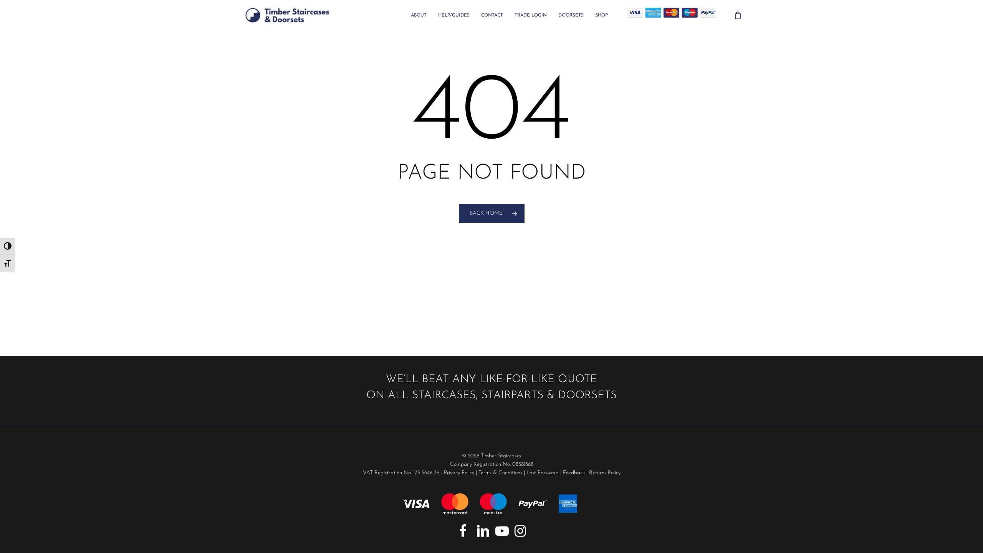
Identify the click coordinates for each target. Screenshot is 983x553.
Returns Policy (605, 473)
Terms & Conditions (500, 473)
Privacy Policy (459, 473)
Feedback (574, 473)
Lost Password (542, 473)
